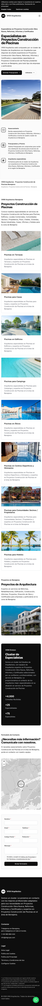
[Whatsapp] (36, 1000)
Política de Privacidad (27, 857)
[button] (21, 784)
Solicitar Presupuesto (10, 72)
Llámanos (28, 72)
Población (26, 837)
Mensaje (7, 846)
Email (6, 828)
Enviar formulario (21, 864)
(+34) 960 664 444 (8, 934)
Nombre (7, 819)
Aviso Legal (5, 950)
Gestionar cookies (22, 9)
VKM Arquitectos (13, 16)
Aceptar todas (6, 9)
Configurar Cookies (8, 963)
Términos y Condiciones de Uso (19, 859)
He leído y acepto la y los (21, 858)
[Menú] (39, 16)
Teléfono (25, 828)
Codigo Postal (9, 837)
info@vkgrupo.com (8, 937)
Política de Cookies (8, 954)
